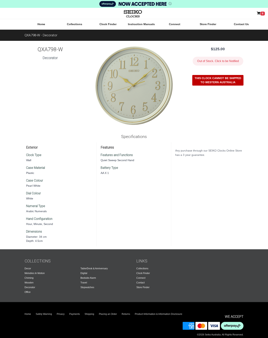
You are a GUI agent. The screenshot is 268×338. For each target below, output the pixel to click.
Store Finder (208, 24)
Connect (174, 24)
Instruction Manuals (141, 24)
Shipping (89, 314)
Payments (74, 314)
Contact (140, 282)
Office (28, 292)
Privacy (61, 314)
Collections (74, 24)
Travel (83, 282)
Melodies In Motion (35, 273)
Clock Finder (108, 24)
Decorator (30, 287)
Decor (28, 268)
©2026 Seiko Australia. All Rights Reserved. (220, 334)
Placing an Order (108, 314)
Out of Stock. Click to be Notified (218, 61)
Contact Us (241, 24)
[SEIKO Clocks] (129, 13)
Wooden (29, 282)
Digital (83, 273)
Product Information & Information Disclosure (158, 314)
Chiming (29, 278)
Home (41, 24)
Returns (126, 314)
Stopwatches (87, 287)
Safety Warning (44, 314)
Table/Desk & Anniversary (94, 268)
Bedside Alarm (88, 278)
